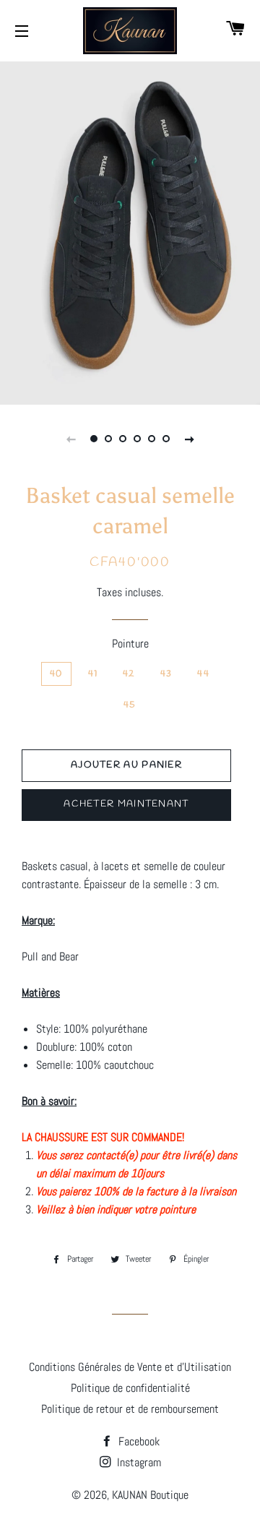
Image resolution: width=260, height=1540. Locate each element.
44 (203, 674)
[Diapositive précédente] (71, 439)
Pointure (130, 643)
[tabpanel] (130, 231)
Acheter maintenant (126, 804)
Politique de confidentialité (130, 1387)
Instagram (137, 1462)
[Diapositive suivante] (189, 439)
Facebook (138, 1441)
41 (93, 674)
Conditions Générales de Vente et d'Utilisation (130, 1367)
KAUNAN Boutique (150, 1494)
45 (130, 705)
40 (56, 674)
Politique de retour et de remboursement (130, 1408)
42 (129, 674)
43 (166, 674)
